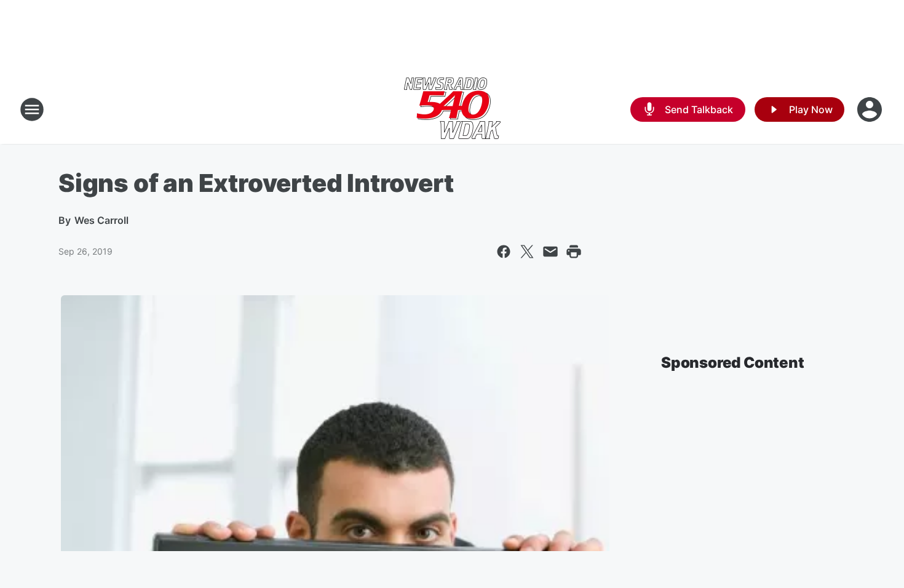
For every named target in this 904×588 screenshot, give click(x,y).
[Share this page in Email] (550, 251)
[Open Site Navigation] (32, 109)
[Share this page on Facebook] (503, 251)
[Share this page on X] (527, 251)
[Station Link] (452, 109)
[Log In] (870, 109)
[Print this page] (573, 251)
